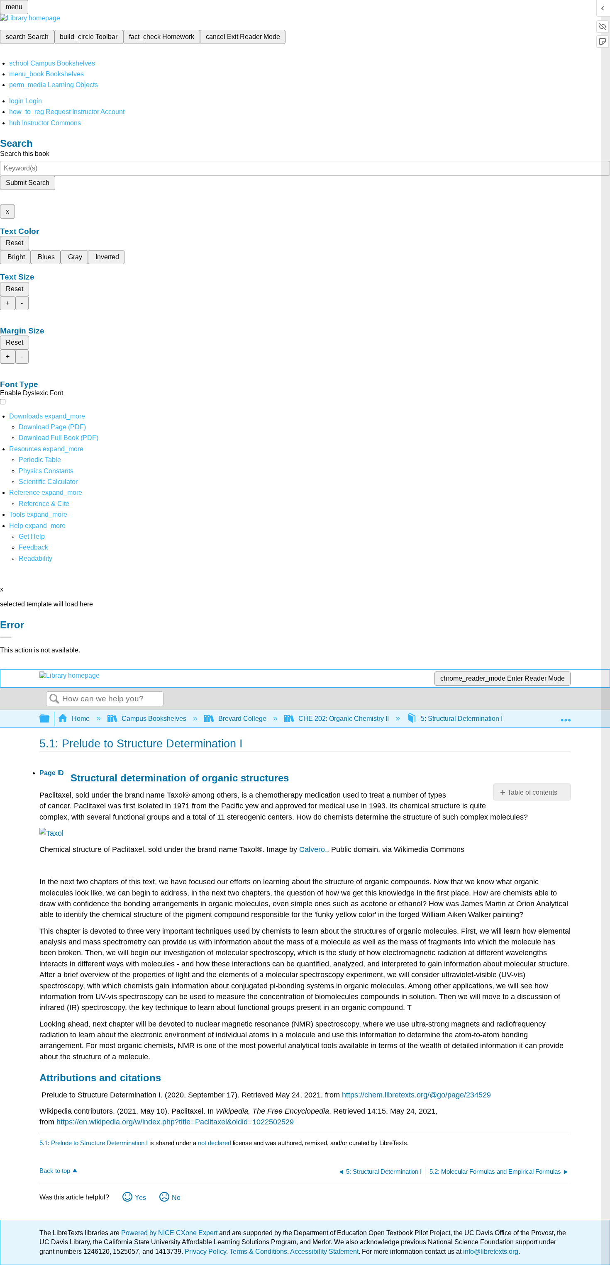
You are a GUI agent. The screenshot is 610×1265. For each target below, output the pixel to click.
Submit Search (27, 182)
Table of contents (532, 792)
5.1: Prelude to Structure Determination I (93, 1142)
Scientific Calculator (48, 481)
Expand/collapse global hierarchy (49, 719)
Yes (140, 1197)
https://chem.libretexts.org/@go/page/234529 (416, 1095)
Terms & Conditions (258, 1251)
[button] (33, 547)
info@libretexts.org (489, 1251)
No (176, 1197)
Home (80, 718)
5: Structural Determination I (461, 718)
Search (54, 699)
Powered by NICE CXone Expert (170, 1232)
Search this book (24, 153)
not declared (215, 1142)
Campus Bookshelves (154, 718)
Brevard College (242, 718)
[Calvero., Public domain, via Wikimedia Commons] (51, 833)
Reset (14, 242)
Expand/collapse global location (566, 716)
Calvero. (313, 849)
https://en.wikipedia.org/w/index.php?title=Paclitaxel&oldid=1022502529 (175, 1122)
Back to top (54, 1170)
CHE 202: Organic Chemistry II (343, 718)
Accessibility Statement (324, 1251)
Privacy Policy (205, 1251)
